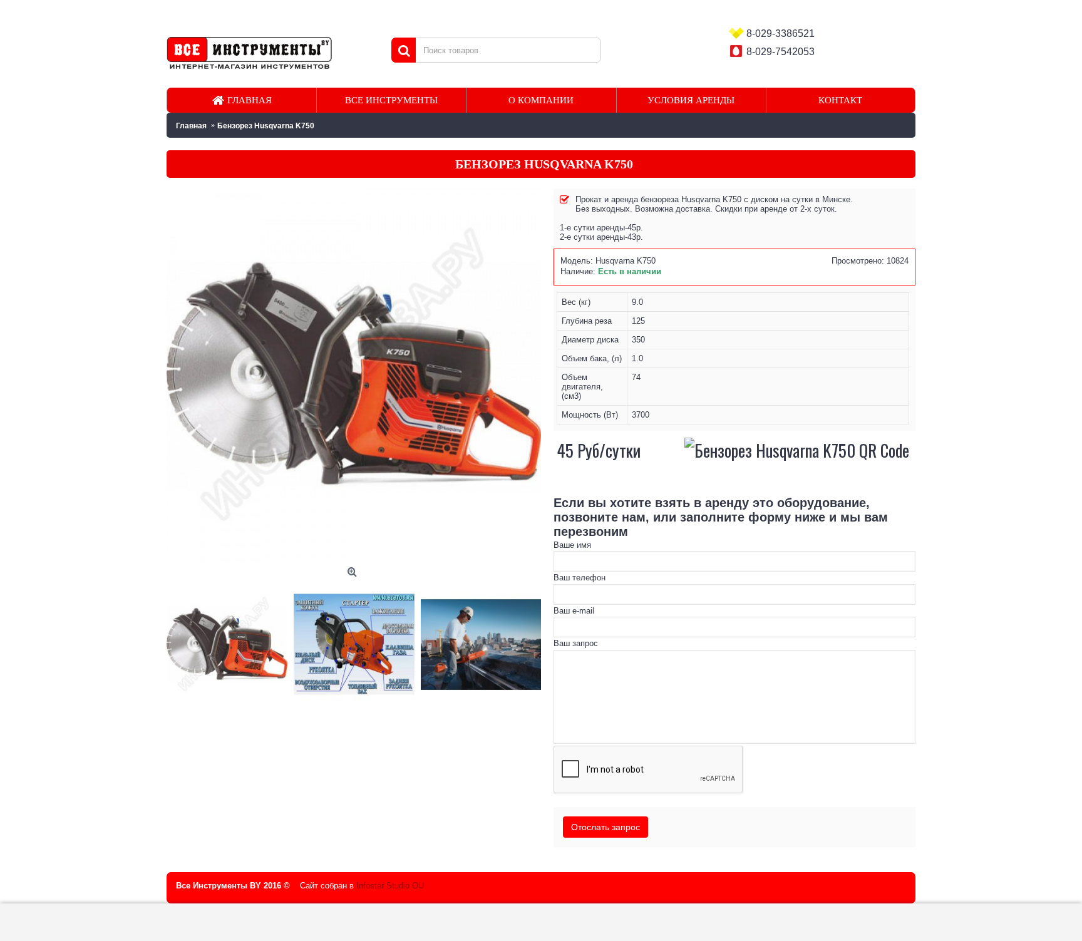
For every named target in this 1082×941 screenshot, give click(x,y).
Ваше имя (572, 545)
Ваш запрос (576, 643)
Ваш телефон (579, 577)
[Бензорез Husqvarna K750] (230, 641)
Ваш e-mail (574, 610)
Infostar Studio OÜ (390, 885)
